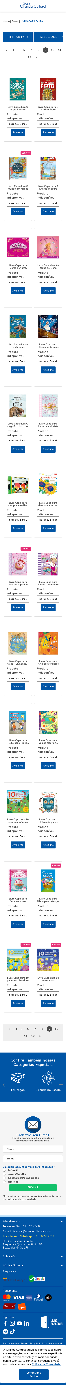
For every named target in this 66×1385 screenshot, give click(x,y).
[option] (18, 1081)
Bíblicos (13, 1181)
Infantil (13, 1170)
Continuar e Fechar (33, 1374)
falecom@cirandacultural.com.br (32, 1231)
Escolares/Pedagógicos (23, 1178)
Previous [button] (5, 1085)
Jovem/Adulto (17, 1174)
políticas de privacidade (21, 1199)
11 (59, 50)
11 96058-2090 (45, 1236)
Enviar (32, 1187)
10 (52, 50)
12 (29, 57)
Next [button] (61, 1085)
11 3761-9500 (31, 1226)
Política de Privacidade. (46, 1364)
